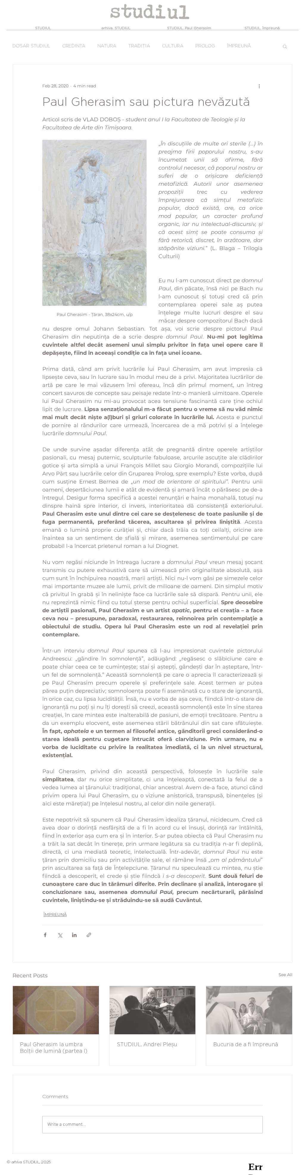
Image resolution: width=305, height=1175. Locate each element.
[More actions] (259, 85)
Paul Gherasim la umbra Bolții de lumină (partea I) (53, 1048)
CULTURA (172, 46)
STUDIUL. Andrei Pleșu (147, 1044)
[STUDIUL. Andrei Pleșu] (153, 1010)
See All (285, 974)
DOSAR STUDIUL (31, 46)
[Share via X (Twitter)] (60, 935)
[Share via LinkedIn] (74, 935)
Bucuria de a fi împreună (245, 1044)
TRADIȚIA (139, 46)
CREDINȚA (73, 46)
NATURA (106, 46)
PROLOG (205, 46)
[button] (285, 46)
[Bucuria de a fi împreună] (249, 1010)
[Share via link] (89, 935)
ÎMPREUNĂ (239, 46)
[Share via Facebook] (45, 935)
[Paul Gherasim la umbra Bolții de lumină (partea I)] (56, 1010)
